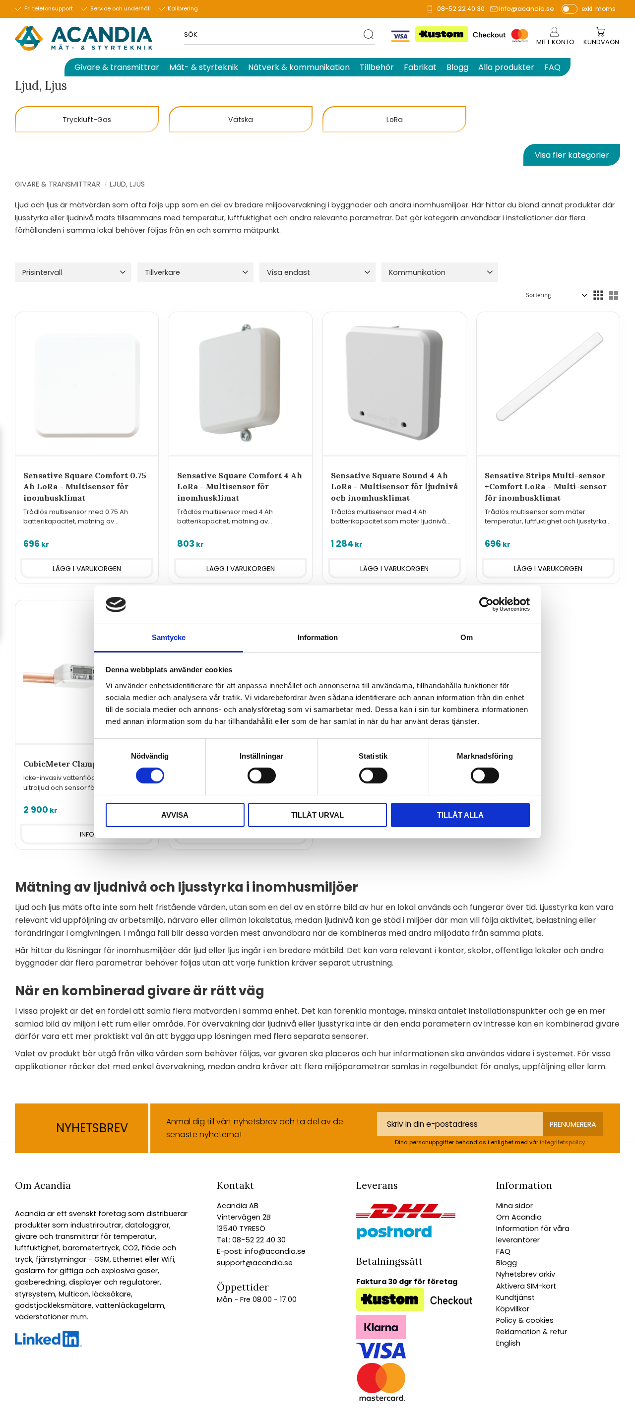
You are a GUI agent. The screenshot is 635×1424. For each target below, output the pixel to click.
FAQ (503, 1251)
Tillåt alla (460, 815)
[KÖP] (86, 568)
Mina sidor (514, 1206)
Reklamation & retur (531, 1332)
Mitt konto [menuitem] (555, 42)
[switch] (262, 775)
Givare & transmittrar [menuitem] (116, 67)
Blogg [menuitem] (457, 67)
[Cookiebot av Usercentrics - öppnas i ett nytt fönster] (486, 604)
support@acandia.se (255, 1263)
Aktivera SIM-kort (526, 1286)
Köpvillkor (512, 1309)
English (508, 1343)
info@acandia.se (526, 8)
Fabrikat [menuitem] (420, 67)
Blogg (506, 1263)
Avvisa (175, 815)
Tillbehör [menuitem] (377, 67)
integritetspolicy (562, 1142)
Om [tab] (466, 637)
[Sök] (369, 34)
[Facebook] (48, 1345)
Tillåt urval (317, 815)
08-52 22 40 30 (461, 8)
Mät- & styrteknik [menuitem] (203, 67)
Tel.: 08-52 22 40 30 (251, 1240)
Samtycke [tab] (169, 637)
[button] (73, 272)
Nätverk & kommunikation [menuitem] (299, 67)
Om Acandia (519, 1217)
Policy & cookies (525, 1320)
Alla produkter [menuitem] (506, 67)
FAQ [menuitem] (552, 67)
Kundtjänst (515, 1297)
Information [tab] (318, 637)
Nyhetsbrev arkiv (525, 1274)
